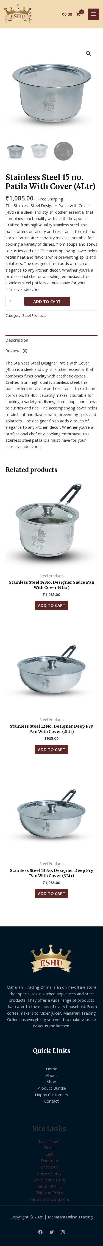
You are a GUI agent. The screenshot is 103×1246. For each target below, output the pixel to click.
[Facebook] (40, 1232)
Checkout (49, 1167)
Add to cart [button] (51, 605)
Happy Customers (51, 1094)
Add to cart (47, 301)
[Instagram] (63, 1232)
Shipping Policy (49, 1192)
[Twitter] (51, 1232)
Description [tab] (16, 340)
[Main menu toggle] (93, 14)
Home (51, 1068)
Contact (51, 1101)
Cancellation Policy (49, 1180)
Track (49, 1147)
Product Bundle (51, 1088)
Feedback (49, 1160)
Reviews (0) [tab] (16, 350)
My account (49, 1141)
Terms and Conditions (49, 1199)
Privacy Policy (49, 1173)
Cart (49, 1154)
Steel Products (34, 315)
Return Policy (49, 1186)
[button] (88, 53)
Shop (51, 1081)
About (51, 1075)
